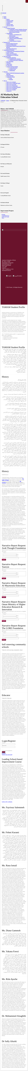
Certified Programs (10, 28)
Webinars (8, 62)
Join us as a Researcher (12, 85)
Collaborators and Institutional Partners (15, 51)
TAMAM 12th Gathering (15, 59)
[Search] (14, 102)
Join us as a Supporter (11, 88)
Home (4, 16)
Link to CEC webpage (7, 801)
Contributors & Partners (8, 50)
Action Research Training (15, 41)
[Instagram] (17, 292)
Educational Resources (11, 48)
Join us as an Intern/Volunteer (13, 87)
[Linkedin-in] (14, 296)
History (8, 19)
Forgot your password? (7, 754)
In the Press (9, 65)
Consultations (9, 33)
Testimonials (12, 70)
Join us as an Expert (11, 84)
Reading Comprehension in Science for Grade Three (5, 216)
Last (17, 555)
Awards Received (13, 68)
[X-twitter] (11, 292)
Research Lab (6, 42)
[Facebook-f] (6, 292)
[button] (14, 259)
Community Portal (10, 76)
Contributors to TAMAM (12, 55)
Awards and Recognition (12, 66)
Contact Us (8, 91)
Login (10, 78)
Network (5, 71)
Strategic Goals (9, 20)
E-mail (3, 742)
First (17, 554)
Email (3, 558)
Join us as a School (11, 82)
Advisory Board (10, 25)
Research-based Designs (12, 43)
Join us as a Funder (11, 89)
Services (5, 27)
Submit (3, 559)
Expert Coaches (9, 52)
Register (11, 79)
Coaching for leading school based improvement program (17, 31)
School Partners (9, 75)
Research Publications (11, 44)
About (4, 18)
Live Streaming (9, 61)
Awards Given (12, 69)
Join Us (5, 80)
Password (4, 745)
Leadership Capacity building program (18, 29)
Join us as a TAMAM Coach (13, 83)
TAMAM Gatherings (11, 57)
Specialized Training (13, 37)
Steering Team (9, 24)
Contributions (9, 21)
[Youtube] (22, 292)
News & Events (7, 56)
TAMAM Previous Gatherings (16, 60)
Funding (8, 23)
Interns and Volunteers (11, 53)
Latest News (9, 64)
